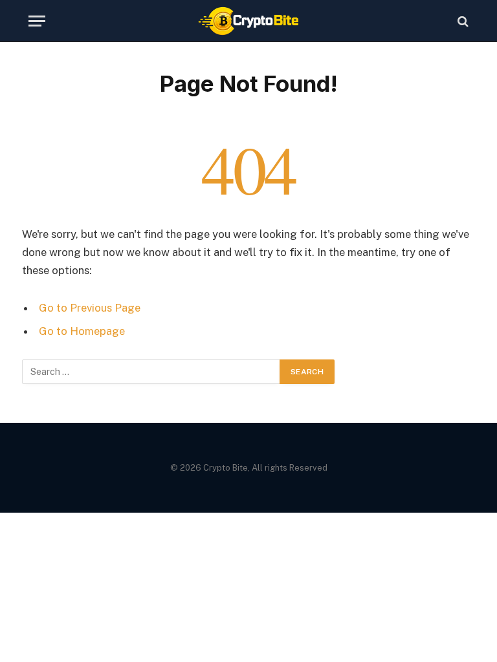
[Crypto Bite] (249, 21)
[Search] (462, 21)
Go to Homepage (82, 331)
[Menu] (36, 21)
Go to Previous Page (89, 307)
